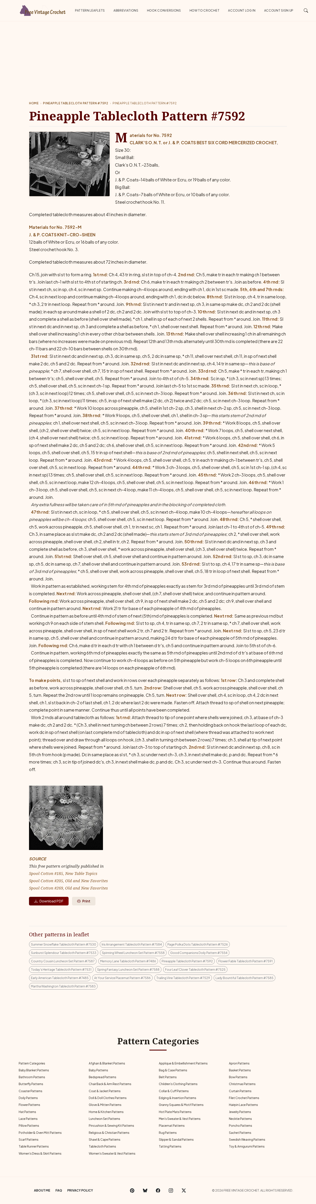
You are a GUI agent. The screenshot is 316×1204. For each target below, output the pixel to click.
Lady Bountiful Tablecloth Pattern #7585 (244, 978)
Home (34, 103)
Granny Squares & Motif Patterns (181, 1105)
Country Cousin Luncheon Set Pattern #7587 (63, 961)
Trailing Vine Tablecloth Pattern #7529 (183, 978)
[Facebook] (158, 1190)
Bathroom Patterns (32, 1077)
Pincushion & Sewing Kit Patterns (111, 1125)
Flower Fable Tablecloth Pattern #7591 (245, 961)
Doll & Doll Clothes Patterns (108, 1098)
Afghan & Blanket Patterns (107, 1063)
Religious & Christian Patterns (109, 1132)
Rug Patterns (168, 1132)
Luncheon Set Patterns (104, 1118)
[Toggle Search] (306, 10)
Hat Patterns (27, 1112)
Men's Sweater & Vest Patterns (180, 1118)
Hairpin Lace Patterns (243, 1105)
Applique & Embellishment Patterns (183, 1063)
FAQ (58, 1190)
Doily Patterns (28, 1098)
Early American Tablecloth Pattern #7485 (60, 978)
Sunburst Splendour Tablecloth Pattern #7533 (63, 953)
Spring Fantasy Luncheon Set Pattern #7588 (128, 969)
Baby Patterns (98, 1070)
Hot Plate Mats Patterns (175, 1112)
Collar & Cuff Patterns (174, 1091)
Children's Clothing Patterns (178, 1084)
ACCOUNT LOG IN (242, 10)
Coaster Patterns (30, 1091)
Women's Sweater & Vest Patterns (112, 1153)
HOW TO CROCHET (205, 10)
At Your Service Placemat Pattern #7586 (122, 978)
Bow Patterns (238, 1077)
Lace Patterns (28, 1118)
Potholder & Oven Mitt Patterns (40, 1132)
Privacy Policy (80, 1190)
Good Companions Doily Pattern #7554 (198, 953)
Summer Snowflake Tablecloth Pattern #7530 (63, 944)
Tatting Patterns (170, 1146)
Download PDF (51, 901)
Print (86, 901)
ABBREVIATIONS (126, 10)
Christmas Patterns (242, 1084)
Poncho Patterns (240, 1125)
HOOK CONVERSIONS (164, 10)
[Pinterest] (132, 1190)
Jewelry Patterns (240, 1112)
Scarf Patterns (28, 1139)
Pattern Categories (32, 1063)
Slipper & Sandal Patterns (176, 1139)
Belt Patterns (168, 1077)
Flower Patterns (29, 1105)
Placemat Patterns (172, 1125)
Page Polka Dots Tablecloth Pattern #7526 (197, 944)
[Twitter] (184, 1190)
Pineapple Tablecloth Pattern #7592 (75, 103)
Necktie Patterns (240, 1118)
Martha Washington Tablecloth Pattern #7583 (63, 986)
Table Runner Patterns (34, 1146)
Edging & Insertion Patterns (177, 1098)
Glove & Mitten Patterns (105, 1105)
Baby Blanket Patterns (34, 1070)
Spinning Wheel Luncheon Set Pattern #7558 (133, 953)
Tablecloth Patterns (102, 1146)
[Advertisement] (158, 53)
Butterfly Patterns (31, 1084)
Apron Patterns (239, 1063)
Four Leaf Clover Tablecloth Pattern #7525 (195, 969)
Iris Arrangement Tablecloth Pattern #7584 (132, 944)
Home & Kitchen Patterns (106, 1112)
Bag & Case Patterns (173, 1070)
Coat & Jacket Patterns (105, 1091)
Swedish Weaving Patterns (247, 1139)
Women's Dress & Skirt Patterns (40, 1153)
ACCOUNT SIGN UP (278, 10)
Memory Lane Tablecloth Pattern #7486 (128, 961)
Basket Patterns (240, 1070)
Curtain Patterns (240, 1091)
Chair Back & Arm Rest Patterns (110, 1084)
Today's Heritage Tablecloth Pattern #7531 (61, 969)
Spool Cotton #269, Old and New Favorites (68, 888)
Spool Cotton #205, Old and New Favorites (68, 880)
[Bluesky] (145, 1190)
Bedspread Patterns (102, 1077)
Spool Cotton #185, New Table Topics (63, 873)
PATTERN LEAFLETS (90, 10)
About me (42, 1190)
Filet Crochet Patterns (244, 1098)
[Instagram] (171, 1190)
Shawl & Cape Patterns (104, 1139)
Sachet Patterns (240, 1132)
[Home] (43, 10)
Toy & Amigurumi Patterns (247, 1146)
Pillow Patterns (29, 1125)
